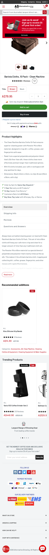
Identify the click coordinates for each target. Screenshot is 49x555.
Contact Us (31, 2)
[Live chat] (42, 548)
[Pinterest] (29, 472)
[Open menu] (3, 7)
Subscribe (39, 457)
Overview (8, 207)
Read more (8, 274)
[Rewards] (6, 549)
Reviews (8, 219)
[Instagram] (15, 472)
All (4, 328)
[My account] (2, 2)
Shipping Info (10, 213)
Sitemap (38, 2)
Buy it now (24, 114)
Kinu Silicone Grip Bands (12, 331)
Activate (24, 35)
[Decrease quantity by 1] (31, 96)
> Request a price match (11, 119)
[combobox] (24, 12)
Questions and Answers (15, 226)
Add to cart (24, 107)
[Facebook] (20, 472)
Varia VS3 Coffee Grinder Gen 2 (16, 405)
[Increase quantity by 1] (44, 96)
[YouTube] (34, 472)
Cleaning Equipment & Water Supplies (32, 352)
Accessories (15, 349)
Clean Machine (29, 349)
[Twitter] (24, 472)
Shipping (24, 2)
